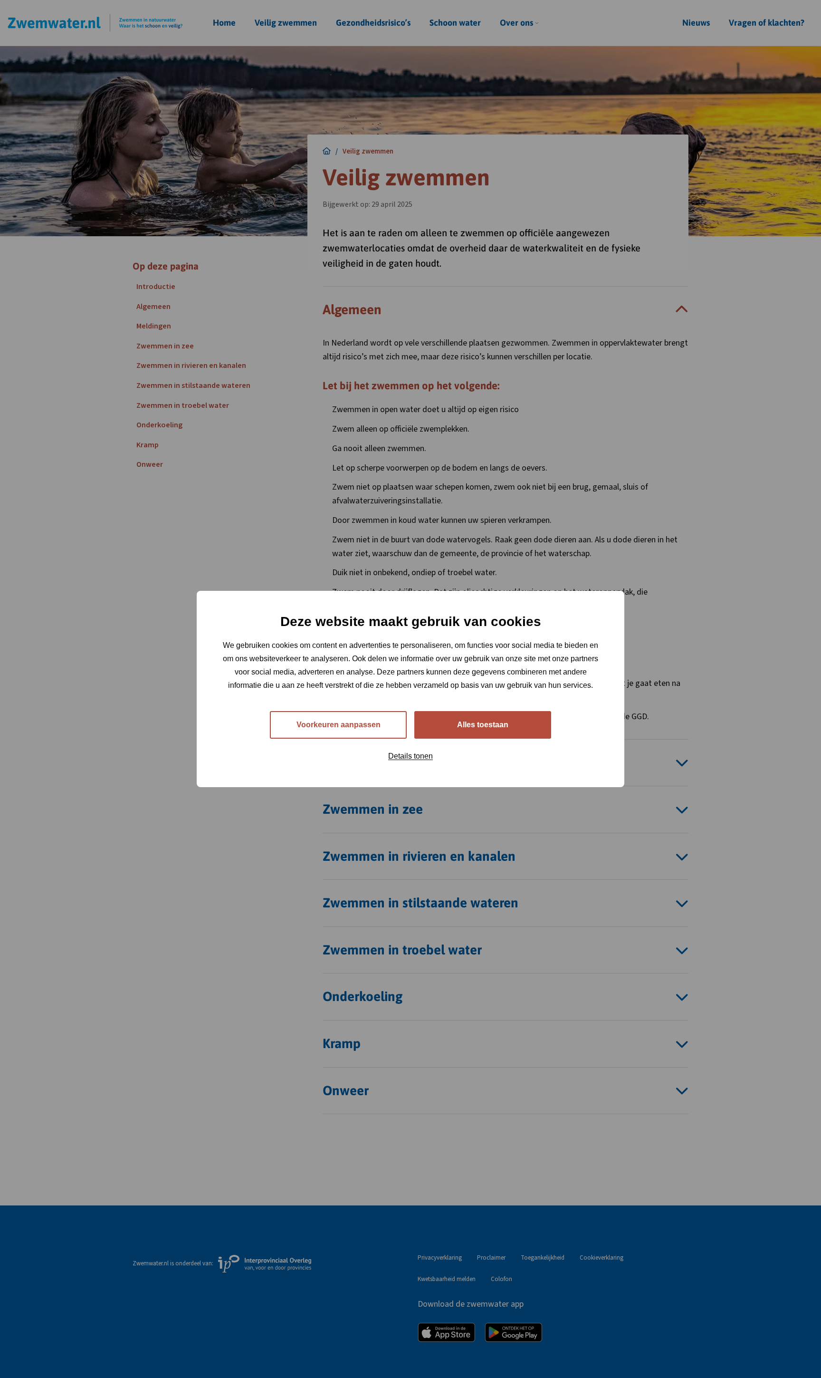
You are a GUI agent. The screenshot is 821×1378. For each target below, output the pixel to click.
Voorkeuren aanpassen (338, 725)
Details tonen (410, 756)
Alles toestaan (482, 725)
